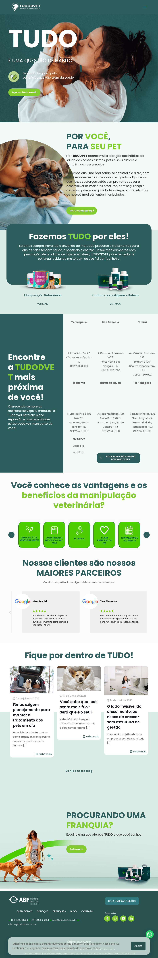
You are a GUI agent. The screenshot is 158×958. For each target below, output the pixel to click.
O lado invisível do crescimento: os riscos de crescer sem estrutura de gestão (124, 717)
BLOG (73, 911)
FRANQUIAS (59, 911)
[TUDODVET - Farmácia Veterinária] (26, 7)
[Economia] (54, 534)
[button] (10, 613)
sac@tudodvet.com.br (64, 920)
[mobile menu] (144, 7)
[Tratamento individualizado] (129, 534)
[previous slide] (11, 535)
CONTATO (87, 911)
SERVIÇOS (42, 911)
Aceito (138, 946)
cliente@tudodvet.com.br (22, 924)
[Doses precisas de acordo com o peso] (29, 534)
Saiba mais (45, 754)
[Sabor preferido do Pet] (79, 534)
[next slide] (146, 535)
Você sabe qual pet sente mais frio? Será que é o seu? (78, 707)
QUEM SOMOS (24, 911)
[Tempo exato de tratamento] (104, 534)
